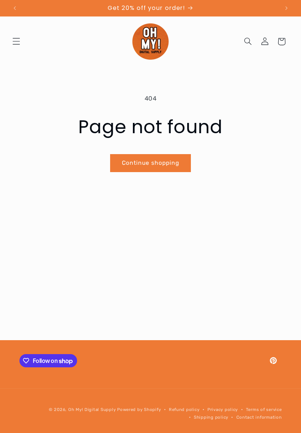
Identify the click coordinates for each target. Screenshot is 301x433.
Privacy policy (222, 409)
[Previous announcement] (15, 8)
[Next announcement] (286, 8)
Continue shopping (150, 162)
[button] (16, 41)
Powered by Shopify (139, 409)
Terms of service (264, 409)
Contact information (259, 417)
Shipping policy (211, 417)
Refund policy (184, 409)
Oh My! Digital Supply (92, 409)
